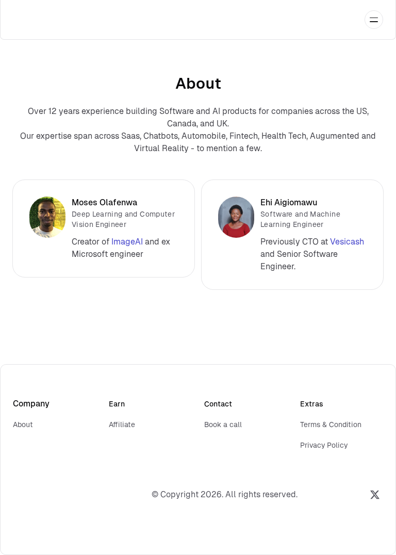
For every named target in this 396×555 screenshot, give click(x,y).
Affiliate (122, 424)
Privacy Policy (324, 445)
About (23, 424)
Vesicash (347, 242)
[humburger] (374, 19)
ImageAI (127, 242)
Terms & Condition (330, 424)
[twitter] (375, 494)
